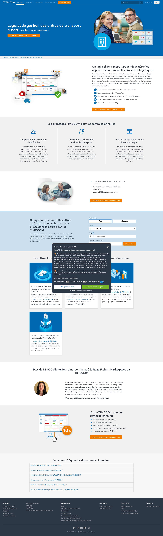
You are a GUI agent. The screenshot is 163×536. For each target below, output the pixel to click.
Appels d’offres (8, 513)
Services (19, 2)
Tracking (29, 506)
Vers (90, 233)
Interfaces (29, 508)
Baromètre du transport (69, 516)
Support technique (50, 2)
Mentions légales (127, 506)
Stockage (6, 511)
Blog (63, 506)
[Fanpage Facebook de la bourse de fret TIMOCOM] (74, 528)
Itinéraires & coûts (9, 516)
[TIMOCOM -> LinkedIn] (85, 528)
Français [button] (148, 2)
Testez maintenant (64, 2)
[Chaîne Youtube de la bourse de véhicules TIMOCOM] (78, 528)
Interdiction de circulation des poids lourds (76, 520)
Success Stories (105, 508)
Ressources (29, 2)
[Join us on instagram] (89, 528)
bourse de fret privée (10, 508)
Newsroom (65, 511)
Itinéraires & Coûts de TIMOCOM (117, 292)
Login (156, 2)
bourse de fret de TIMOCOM (78, 299)
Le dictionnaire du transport (71, 518)
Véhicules (124, 221)
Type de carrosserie (95, 240)
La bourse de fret (9, 506)
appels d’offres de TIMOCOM (43, 299)
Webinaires (65, 513)
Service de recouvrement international (39, 510)
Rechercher (93, 218)
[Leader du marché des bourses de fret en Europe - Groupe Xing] (81, 528)
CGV (122, 508)
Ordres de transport (32, 503)
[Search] (141, 2)
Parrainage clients (105, 506)
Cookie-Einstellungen (128, 513)
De (90, 225)
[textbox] (132, 2)
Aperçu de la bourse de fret (70, 508)
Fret (100, 221)
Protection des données (129, 511)
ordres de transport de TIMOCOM (45, 341)
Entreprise (39, 2)
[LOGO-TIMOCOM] (9, 2)
